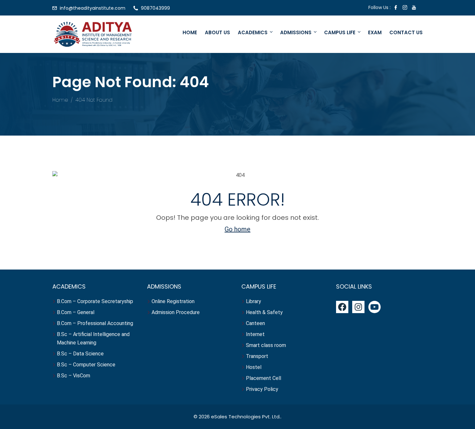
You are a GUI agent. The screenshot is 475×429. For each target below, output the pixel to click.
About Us (217, 32)
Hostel (254, 367)
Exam (375, 32)
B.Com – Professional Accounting (95, 323)
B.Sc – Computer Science (86, 365)
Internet (256, 334)
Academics (253, 32)
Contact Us (406, 32)
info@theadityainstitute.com (92, 8)
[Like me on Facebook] (396, 8)
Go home (237, 229)
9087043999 (155, 8)
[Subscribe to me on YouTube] (414, 8)
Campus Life (339, 32)
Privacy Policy (262, 389)
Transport (257, 356)
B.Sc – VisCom (73, 376)
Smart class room (266, 345)
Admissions (295, 32)
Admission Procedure (176, 312)
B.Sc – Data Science (80, 354)
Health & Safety (264, 312)
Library (253, 301)
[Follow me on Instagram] (405, 8)
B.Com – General (75, 312)
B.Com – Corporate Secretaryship (95, 301)
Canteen (255, 323)
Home (190, 32)
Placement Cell (263, 378)
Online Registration (173, 301)
